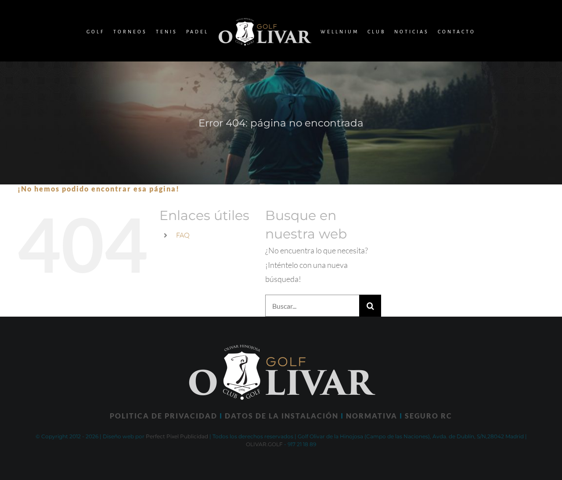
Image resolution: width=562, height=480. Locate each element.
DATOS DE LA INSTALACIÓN (282, 415)
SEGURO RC (428, 415)
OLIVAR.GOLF (264, 444)
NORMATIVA (371, 415)
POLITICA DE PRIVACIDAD (163, 415)
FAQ (183, 235)
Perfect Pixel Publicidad (177, 436)
